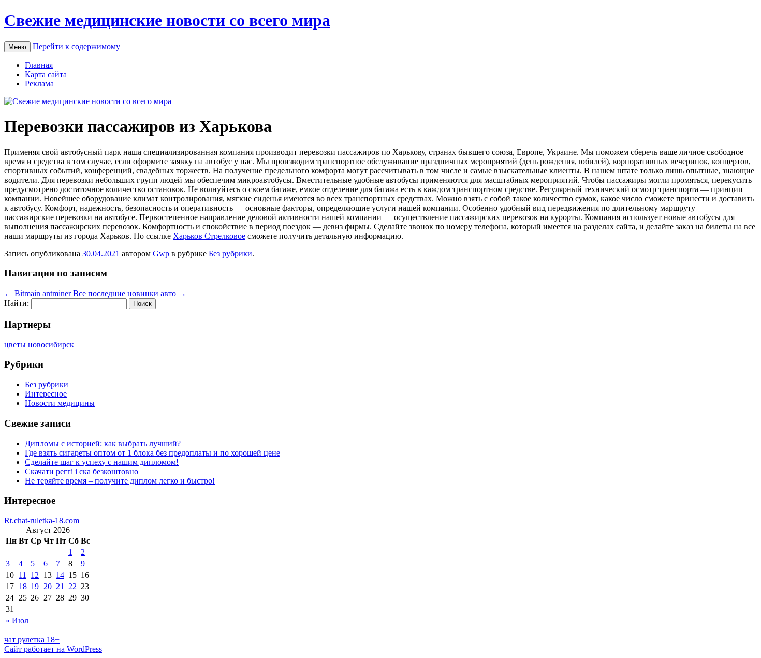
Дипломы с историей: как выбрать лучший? (103, 443)
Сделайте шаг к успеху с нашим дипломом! (102, 462)
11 (22, 575)
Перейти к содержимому (76, 46)
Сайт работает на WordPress (53, 649)
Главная (39, 65)
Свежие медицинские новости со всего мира (167, 20)
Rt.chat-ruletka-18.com (41, 520)
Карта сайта (46, 74)
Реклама (39, 83)
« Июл (17, 620)
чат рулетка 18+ (32, 639)
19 (35, 586)
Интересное (46, 393)
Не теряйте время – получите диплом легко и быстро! (120, 480)
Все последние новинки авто (129, 293)
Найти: (16, 303)
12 (35, 575)
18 (23, 586)
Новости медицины (60, 403)
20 (47, 586)
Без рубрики (230, 253)
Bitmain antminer (37, 293)
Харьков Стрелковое (209, 235)
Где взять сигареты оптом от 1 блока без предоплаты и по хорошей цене (152, 452)
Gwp (161, 253)
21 (60, 586)
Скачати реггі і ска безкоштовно (81, 471)
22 (72, 586)
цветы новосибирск (39, 344)
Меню (17, 47)
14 (60, 575)
